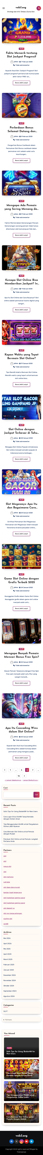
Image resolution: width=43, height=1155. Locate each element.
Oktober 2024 (9, 986)
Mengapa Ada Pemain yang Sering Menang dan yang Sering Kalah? (21, 209)
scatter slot (8, 919)
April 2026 (8, 944)
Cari (6, 788)
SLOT (22, 49)
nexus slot (7, 866)
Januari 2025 (9, 970)
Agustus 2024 (9, 996)
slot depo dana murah (12, 887)
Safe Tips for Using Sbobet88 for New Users (21, 811)
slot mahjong (8, 877)
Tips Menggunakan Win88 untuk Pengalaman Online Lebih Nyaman (21, 825)
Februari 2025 (9, 965)
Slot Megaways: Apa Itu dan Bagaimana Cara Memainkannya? (21, 508)
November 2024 (10, 980)
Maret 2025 (8, 959)
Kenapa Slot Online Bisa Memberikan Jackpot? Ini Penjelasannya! (21, 284)
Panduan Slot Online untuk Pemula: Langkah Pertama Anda (21, 840)
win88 (6, 924)
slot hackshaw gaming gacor (14, 898)
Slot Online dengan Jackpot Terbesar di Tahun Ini (21, 433)
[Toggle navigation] (3, 8)
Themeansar (21, 1152)
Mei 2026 (7, 938)
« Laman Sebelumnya (13, 780)
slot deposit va (9, 908)
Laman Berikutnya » (30, 780)
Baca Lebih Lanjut (21, 83)
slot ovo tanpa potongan (13, 913)
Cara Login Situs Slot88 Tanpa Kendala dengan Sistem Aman (18, 818)
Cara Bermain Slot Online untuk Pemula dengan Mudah (19, 833)
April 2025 (7, 954)
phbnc (16, 62)
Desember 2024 (10, 975)
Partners (8, 1020)
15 (19, 776)
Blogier (32, 1149)
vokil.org (21, 7)
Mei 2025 (7, 949)
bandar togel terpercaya (13, 892)
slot (5, 856)
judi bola (7, 882)
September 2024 (10, 991)
